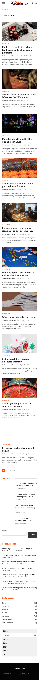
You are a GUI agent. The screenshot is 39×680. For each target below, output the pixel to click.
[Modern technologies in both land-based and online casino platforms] (19, 31)
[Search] (36, 3)
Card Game (6, 613)
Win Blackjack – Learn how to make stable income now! (18, 274)
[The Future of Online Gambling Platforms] (8, 521)
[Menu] (3, 3)
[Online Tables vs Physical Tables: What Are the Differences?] (19, 79)
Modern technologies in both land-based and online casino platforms (17, 50)
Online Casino (7, 619)
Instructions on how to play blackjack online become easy (17, 229)
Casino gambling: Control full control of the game (17, 405)
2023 (5, 647)
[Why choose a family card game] (19, 301)
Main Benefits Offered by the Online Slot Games (17, 140)
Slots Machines (7, 623)
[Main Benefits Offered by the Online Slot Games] (19, 123)
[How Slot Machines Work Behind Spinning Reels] (8, 497)
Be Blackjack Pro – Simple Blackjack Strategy (15, 360)
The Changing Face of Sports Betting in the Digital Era (26, 484)
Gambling (5, 616)
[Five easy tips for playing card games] (19, 432)
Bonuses (5, 610)
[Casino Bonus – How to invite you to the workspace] (19, 168)
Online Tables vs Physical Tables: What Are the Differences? (19, 96)
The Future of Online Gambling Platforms (23, 519)
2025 (5, 639)
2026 (5, 631)
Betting (4, 603)
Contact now (19, 669)
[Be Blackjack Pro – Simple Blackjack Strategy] (19, 343)
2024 (5, 643)
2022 (5, 650)
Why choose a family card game (18, 317)
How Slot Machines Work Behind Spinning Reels (25, 496)
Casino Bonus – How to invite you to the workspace (17, 185)
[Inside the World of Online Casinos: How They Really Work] (8, 508)
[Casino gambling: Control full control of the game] (19, 388)
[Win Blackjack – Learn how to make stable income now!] (19, 257)
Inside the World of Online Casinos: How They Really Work (25, 508)
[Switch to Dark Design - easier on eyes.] (32, 3)
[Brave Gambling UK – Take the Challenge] (19, 3)
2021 (5, 654)
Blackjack (5, 606)
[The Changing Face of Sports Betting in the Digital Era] (8, 486)
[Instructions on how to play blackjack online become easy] (19, 212)
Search (4, 530)
